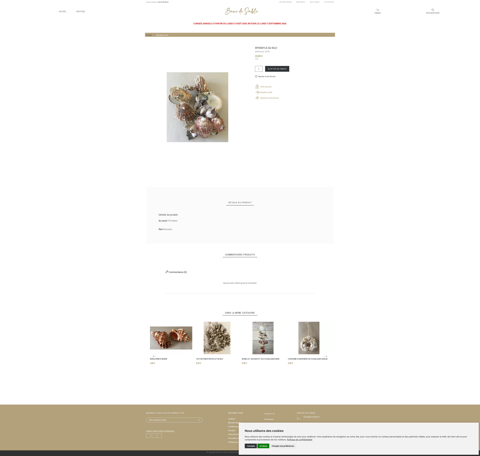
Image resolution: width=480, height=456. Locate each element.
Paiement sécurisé (235, 434)
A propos (231, 430)
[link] (299, 439)
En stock (163, 221)
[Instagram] (154, 435)
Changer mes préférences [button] (283, 446)
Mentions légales (235, 423)
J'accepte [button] (251, 446)
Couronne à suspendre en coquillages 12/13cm (307, 359)
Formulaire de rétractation (238, 438)
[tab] (240, 202)
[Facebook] (148, 435)
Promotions (269, 419)
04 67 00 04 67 (163, 2)
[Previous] (154, 356)
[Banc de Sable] (241, 11)
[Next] (326, 356)
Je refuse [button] (263, 446)
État (161, 229)
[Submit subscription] (199, 420)
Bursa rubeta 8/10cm (158, 359)
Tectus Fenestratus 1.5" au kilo (209, 359)
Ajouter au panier (277, 68)
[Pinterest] (160, 435)
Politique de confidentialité (299, 439)
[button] (265, 76)
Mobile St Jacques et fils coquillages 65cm (260, 359)
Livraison (231, 419)
